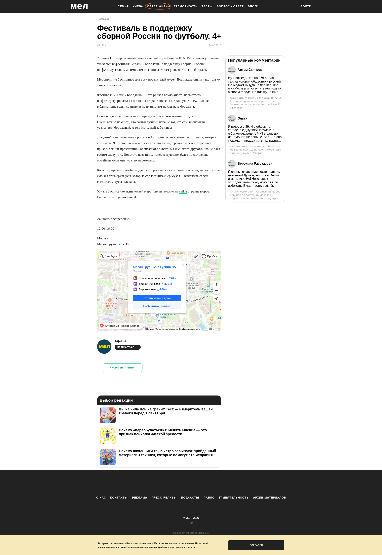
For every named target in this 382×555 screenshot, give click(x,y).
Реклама (139, 497)
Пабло (209, 497)
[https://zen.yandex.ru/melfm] (169, 483)
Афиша (120, 341)
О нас (101, 497)
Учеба (138, 6)
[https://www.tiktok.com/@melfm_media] (191, 483)
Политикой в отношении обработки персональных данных (161, 546)
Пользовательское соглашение (191, 533)
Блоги (253, 6)
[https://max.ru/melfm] (224, 483)
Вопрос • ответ (230, 6)
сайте (183, 191)
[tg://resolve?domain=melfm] (158, 483)
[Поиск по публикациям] (292, 7)
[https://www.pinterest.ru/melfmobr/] (202, 483)
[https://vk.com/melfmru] (180, 483)
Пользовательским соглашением (174, 543)
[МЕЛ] (79, 6)
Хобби (104, 18)
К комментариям (122, 367)
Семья (123, 6)
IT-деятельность (234, 497)
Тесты (207, 6)
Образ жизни (158, 6)
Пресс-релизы (164, 497)
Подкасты (190, 497)
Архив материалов (269, 497)
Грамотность (186, 6)
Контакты (119, 497)
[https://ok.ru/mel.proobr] (213, 483)
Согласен (256, 545)
